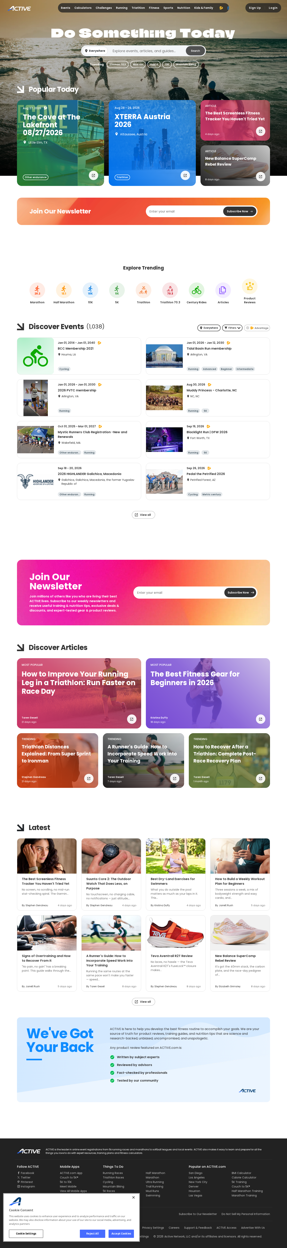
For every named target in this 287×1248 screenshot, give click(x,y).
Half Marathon (155, 1173)
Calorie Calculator (244, 1177)
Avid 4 (154, 64)
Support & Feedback (198, 1228)
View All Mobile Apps (73, 1191)
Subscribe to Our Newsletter (198, 1214)
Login (273, 8)
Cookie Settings (26, 1233)
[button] (143, 50)
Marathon (152, 1177)
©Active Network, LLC (172, 1236)
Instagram (28, 1186)
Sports (168, 8)
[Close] (133, 1197)
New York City (198, 1182)
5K (117, 293)
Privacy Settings (153, 1228)
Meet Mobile (68, 1186)
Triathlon (138, 8)
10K (167, 64)
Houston (194, 1191)
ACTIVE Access (226, 1228)
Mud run (138, 64)
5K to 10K (66, 1182)
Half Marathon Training (247, 1191)
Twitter (25, 1177)
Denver (194, 1186)
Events (65, 8)
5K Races (109, 1191)
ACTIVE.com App (71, 1173)
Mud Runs (152, 1191)
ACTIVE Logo (25, 1150)
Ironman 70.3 (118, 64)
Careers (174, 1228)
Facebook (27, 1173)
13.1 (64, 293)
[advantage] (221, 7)
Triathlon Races (113, 1177)
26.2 (37, 293)
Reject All (92, 1233)
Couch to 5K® (69, 1177)
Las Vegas (195, 1195)
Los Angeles (197, 1177)
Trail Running (154, 1186)
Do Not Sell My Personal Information (246, 1214)
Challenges (104, 8)
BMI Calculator (241, 1173)
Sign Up (255, 8)
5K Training (239, 1182)
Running (121, 8)
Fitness (154, 8)
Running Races (113, 1173)
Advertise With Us (253, 1228)
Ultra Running (155, 1182)
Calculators (83, 8)
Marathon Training (244, 1195)
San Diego (195, 1173)
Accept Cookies (121, 1233)
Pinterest (27, 1182)
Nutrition (183, 8)
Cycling (108, 1182)
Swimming (153, 1195)
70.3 (170, 293)
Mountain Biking (186, 64)
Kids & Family (203, 8)
